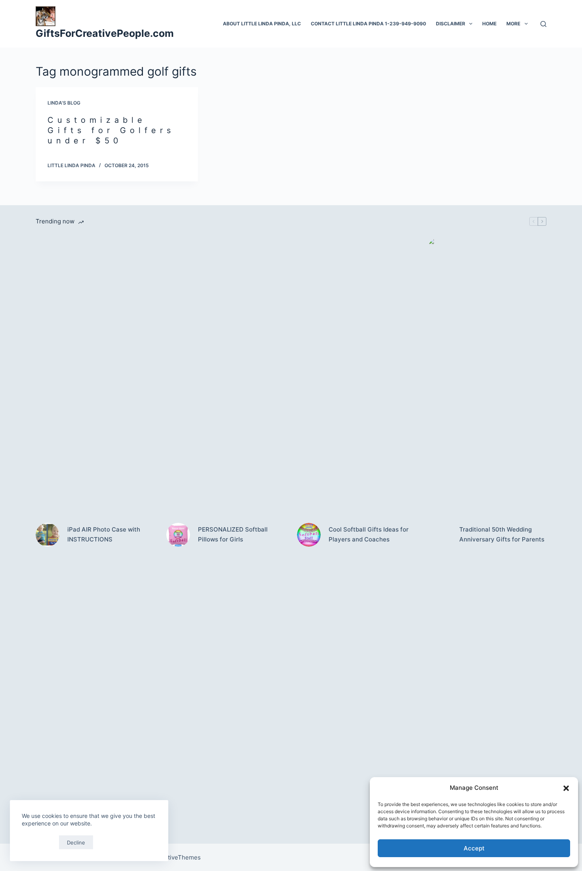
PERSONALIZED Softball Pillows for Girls (233, 534)
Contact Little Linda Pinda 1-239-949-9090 (368, 24)
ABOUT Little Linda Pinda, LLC (262, 24)
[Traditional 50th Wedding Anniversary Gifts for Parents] (439, 535)
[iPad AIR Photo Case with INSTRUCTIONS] (47, 535)
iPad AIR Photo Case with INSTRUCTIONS (103, 534)
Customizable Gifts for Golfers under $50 (111, 130)
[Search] (543, 24)
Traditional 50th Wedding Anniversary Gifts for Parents (501, 534)
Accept (474, 848)
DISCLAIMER (450, 24)
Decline (76, 842)
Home (489, 24)
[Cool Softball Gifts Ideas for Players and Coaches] (309, 535)
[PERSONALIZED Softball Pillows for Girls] (178, 535)
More (513, 24)
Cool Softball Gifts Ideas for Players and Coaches (369, 534)
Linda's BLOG (64, 103)
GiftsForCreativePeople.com (105, 33)
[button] (566, 788)
